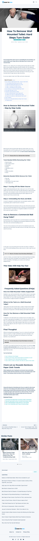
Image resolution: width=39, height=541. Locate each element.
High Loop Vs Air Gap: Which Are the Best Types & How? (14, 485)
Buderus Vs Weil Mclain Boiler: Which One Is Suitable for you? (16, 477)
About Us (11, 532)
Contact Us (18, 532)
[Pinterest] (21, 539)
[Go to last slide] (3, 451)
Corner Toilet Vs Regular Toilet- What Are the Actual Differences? (29, 427)
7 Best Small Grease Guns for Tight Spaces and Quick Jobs (15, 503)
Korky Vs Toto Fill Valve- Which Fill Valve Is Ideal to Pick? (15, 500)
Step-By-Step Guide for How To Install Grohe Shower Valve (18, 401)
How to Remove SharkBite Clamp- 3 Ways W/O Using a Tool (9, 427)
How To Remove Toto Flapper (11, 356)
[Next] (36, 451)
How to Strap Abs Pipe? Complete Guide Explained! (13, 520)
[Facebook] (13, 539)
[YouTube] (23, 539)
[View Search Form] (36, 2)
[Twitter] (16, 539)
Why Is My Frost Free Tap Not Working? (11, 522)
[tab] (17, 464)
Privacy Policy (26, 532)
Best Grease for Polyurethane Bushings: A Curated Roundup (15, 494)
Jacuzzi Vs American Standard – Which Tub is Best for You (15, 509)
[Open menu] (33, 2)
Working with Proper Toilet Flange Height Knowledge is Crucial (18, 357)
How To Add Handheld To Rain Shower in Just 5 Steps (17, 402)
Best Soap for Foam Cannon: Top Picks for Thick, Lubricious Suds (16, 497)
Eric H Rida (14, 42)
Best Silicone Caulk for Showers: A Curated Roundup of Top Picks (17, 491)
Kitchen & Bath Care (17, 39)
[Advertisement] (19, 51)
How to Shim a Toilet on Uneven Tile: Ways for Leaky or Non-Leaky (19, 360)
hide (13, 80)
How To (23, 39)
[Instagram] (18, 539)
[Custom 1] (26, 539)
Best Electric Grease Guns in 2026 (9, 488)
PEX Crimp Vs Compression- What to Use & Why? (13, 506)
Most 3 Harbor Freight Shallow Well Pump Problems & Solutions (16, 517)
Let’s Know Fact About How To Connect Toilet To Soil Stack (18, 399)
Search (35, 471)
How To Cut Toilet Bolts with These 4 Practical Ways (16, 404)
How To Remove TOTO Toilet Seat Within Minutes (16, 359)
